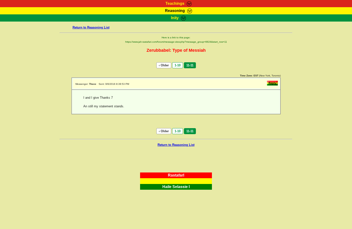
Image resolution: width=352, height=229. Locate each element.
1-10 (178, 65)
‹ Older (164, 65)
